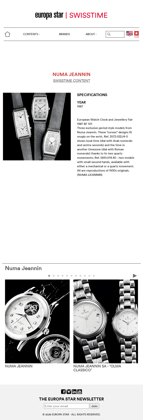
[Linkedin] (74, 391)
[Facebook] (63, 391)
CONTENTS (30, 34)
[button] (49, 276)
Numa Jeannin (23, 268)
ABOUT (90, 34)
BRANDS (64, 34)
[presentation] (8, 275)
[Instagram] (68, 391)
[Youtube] (79, 391)
